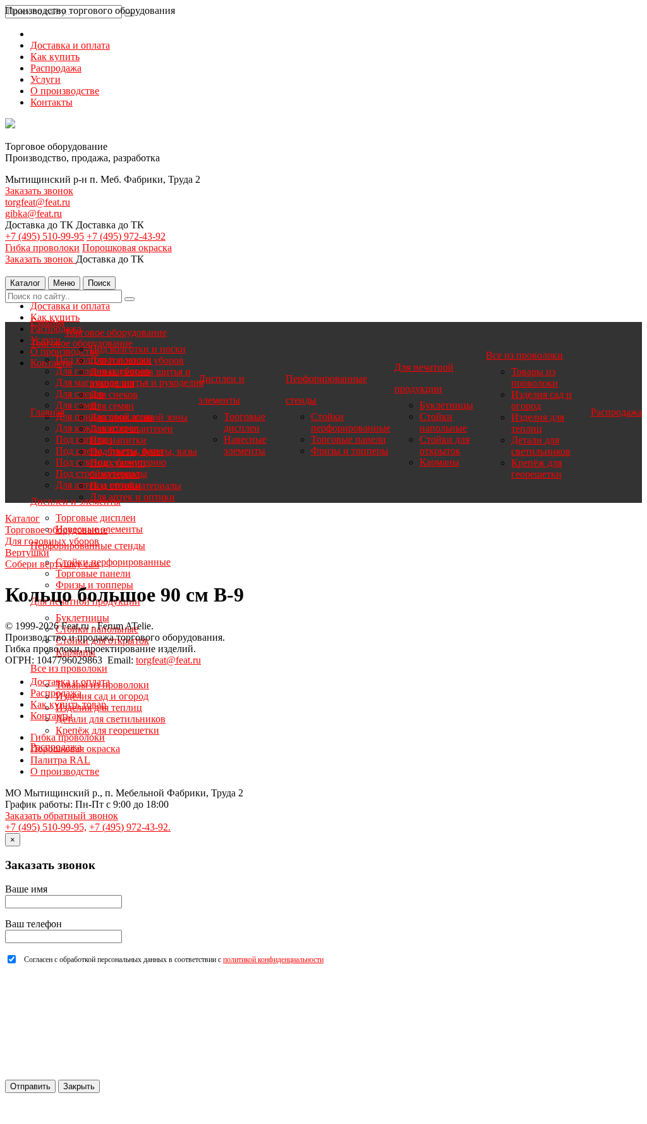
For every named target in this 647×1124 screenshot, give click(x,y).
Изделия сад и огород (102, 696)
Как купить (55, 56)
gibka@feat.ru (33, 213)
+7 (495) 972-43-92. (130, 827)
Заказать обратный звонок (61, 815)
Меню (64, 283)
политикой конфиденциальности (273, 959)
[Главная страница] (10, 125)
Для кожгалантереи (131, 428)
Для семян (112, 405)
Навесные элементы (245, 445)
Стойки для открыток (444, 445)
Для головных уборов (137, 360)
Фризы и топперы (350, 450)
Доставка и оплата (70, 45)
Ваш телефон (33, 923)
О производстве (64, 90)
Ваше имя (26, 889)
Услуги (45, 79)
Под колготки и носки (138, 348)
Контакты (51, 102)
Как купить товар (68, 704)
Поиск (99, 283)
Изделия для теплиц (537, 423)
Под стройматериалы (135, 485)
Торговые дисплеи (96, 517)
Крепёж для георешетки (107, 730)
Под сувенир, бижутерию (119, 468)
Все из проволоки (68, 668)
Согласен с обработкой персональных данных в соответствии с (174, 959)
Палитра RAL (60, 760)
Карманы (439, 462)
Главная (47, 321)
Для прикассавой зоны (139, 417)
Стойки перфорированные (113, 562)
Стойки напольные (443, 422)
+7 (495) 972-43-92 (126, 236)
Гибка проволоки (42, 247)
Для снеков (114, 394)
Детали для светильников (111, 718)
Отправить (30, 1086)
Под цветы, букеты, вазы (143, 451)
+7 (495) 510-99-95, (46, 827)
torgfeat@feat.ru (37, 202)
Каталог (25, 283)
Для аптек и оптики (132, 496)
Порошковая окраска (127, 247)
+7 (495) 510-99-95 (44, 236)
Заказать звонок (39, 190)
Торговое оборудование (115, 332)
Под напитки (118, 440)
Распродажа (56, 68)
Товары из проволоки (534, 377)
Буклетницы (82, 617)
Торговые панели (93, 573)
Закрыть (79, 1086)
